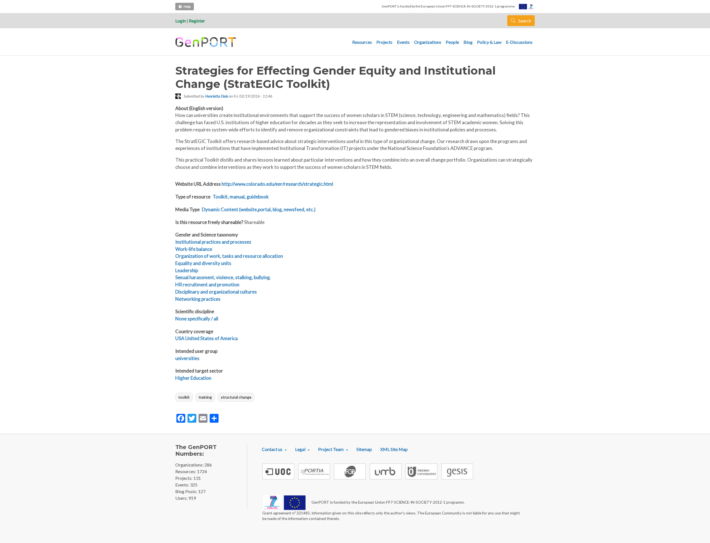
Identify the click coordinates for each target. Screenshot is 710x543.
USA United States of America (206, 338)
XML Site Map (394, 449)
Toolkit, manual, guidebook (241, 197)
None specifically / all (196, 319)
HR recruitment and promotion (207, 284)
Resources (362, 42)
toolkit (184, 397)
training (205, 397)
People (452, 42)
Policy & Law (489, 42)
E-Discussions (519, 42)
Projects (384, 42)
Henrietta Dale (216, 96)
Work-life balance (193, 249)
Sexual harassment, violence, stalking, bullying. (223, 277)
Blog (468, 42)
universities (187, 358)
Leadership (186, 270)
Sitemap (364, 449)
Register (197, 20)
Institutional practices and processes (213, 242)
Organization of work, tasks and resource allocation (229, 256)
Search (524, 20)
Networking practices (197, 299)
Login (180, 20)
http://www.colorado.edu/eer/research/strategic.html (277, 184)
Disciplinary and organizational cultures (216, 292)
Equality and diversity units (203, 263)
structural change (236, 397)
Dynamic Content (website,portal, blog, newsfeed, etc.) (259, 209)
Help (187, 6)
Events (403, 42)
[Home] (206, 42)
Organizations (427, 42)
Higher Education (193, 378)
